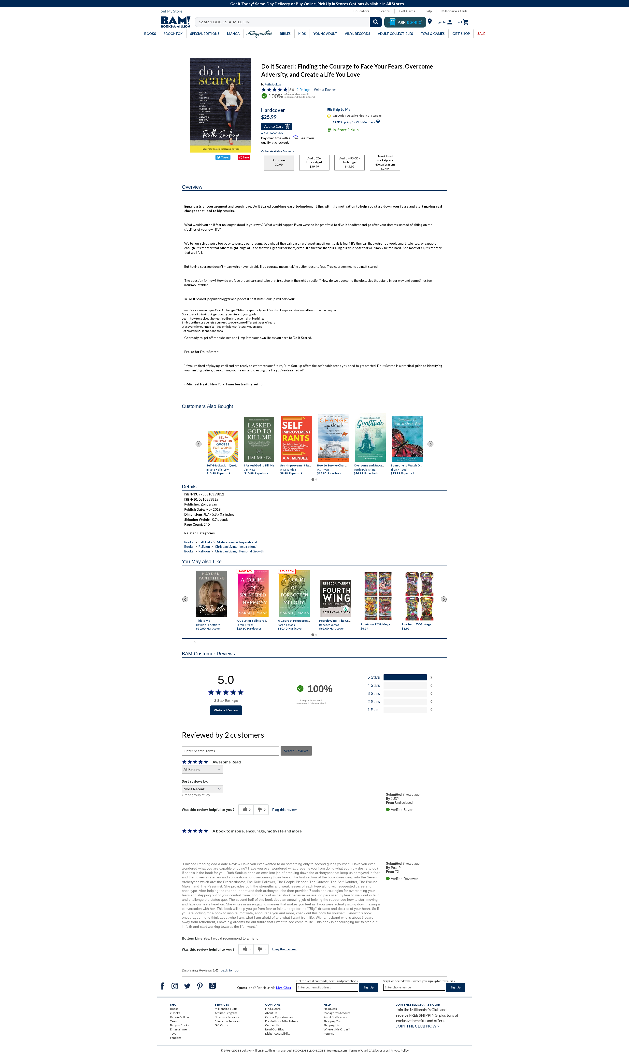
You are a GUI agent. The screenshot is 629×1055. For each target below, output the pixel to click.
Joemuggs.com (337, 1050)
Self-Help (205, 542)
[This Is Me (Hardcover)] (211, 594)
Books (188, 542)
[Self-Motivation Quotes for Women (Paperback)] (223, 446)
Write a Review (324, 90)
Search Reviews (296, 751)
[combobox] (291, 22)
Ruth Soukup (273, 84)
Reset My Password (336, 1017)
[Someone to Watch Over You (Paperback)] (407, 439)
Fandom (175, 1038)
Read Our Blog (274, 1029)
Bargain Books (179, 1025)
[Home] (174, 22)
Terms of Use (358, 1050)
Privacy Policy (400, 1050)
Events (384, 11)
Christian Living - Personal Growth (239, 551)
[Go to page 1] (312, 479)
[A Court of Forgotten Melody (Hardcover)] (294, 593)
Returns (329, 1033)
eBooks (175, 1013)
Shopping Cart (333, 1021)
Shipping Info (332, 1025)
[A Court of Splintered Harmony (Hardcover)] (253, 593)
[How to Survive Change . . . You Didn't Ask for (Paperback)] (333, 438)
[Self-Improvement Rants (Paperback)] (296, 439)
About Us (271, 1013)
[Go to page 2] (316, 479)
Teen (173, 1021)
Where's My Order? (337, 1029)
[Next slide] (430, 444)
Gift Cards (407, 11)
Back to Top (229, 970)
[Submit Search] (376, 22)
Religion (204, 547)
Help (428, 11)
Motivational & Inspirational (237, 542)
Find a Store (273, 1009)
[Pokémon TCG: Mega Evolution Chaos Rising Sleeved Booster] (377, 596)
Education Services (227, 1021)
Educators (361, 11)
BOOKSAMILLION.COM (309, 1050)
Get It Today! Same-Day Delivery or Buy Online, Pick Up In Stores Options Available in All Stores (317, 3)
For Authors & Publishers (281, 1021)
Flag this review (284, 810)
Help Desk (330, 1009)
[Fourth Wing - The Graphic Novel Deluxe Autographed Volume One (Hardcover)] (335, 598)
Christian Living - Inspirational (236, 547)
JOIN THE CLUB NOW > (417, 1026)
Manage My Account (337, 1013)
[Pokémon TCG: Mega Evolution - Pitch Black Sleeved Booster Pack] (419, 596)
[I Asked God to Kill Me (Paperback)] (259, 439)
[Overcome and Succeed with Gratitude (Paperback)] (370, 437)
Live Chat (283, 987)
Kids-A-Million (179, 1017)
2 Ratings (303, 90)
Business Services (227, 1017)
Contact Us (272, 1025)
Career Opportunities (279, 1017)
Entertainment (179, 1029)
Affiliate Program (226, 1013)
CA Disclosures (379, 1050)
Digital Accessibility (277, 1033)
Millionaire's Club (454, 11)
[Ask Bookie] (405, 22)
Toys (173, 1033)
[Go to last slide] (198, 444)
